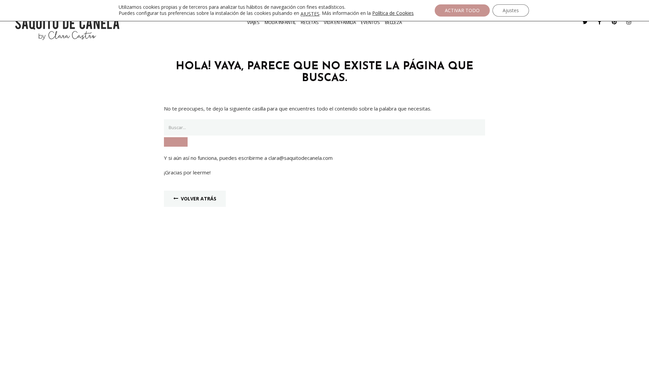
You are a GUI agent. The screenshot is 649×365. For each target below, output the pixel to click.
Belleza (393, 22)
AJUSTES (310, 14)
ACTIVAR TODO (462, 10)
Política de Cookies (393, 13)
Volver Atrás (198, 198)
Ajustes (511, 10)
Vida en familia (340, 22)
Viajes (253, 22)
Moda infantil (280, 22)
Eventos (370, 22)
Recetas (310, 22)
